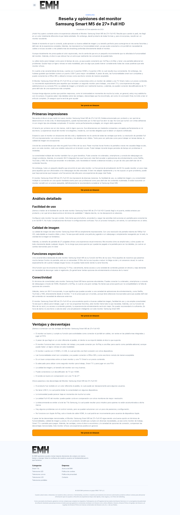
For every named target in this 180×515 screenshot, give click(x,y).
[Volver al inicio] (93, 5)
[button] (34, 5)
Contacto (65, 477)
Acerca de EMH (67, 468)
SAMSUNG (90, 15)
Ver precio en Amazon (90, 105)
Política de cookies (68, 471)
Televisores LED (37, 471)
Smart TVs (35, 468)
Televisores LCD (38, 477)
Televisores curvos (38, 474)
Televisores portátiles (39, 480)
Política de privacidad (69, 474)
